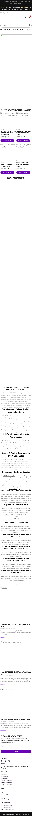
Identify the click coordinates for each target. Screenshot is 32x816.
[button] (1, 69)
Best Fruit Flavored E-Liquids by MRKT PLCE (15, 719)
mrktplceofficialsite (11, 554)
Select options (7, 141)
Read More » (3, 637)
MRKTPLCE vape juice (7, 526)
